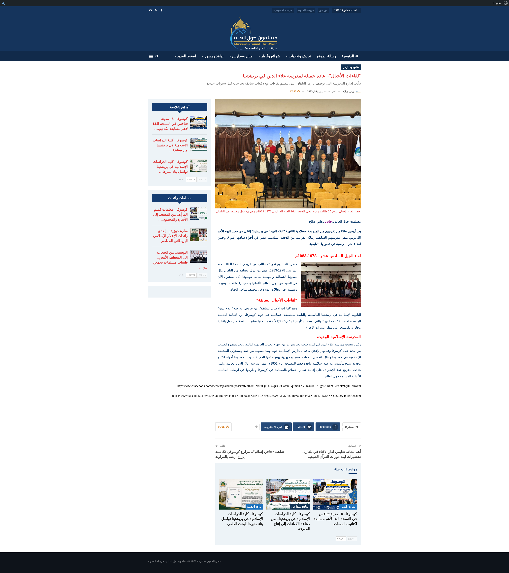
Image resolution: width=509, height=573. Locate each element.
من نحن (323, 10)
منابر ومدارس (242, 56)
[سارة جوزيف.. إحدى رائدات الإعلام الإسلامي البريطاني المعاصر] (198, 235)
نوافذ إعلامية (254, 506)
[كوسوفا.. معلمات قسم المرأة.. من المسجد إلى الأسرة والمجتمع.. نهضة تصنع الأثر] (198, 213)
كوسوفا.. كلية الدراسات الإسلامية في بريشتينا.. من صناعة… (170, 145)
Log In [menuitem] (497, 3)
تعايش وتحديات (300, 56)
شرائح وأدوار (270, 56)
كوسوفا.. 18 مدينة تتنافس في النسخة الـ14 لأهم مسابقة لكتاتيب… (170, 124)
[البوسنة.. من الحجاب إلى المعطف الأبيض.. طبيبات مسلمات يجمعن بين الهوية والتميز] (198, 256)
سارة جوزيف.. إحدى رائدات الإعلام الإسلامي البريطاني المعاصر (170, 236)
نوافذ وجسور (214, 56)
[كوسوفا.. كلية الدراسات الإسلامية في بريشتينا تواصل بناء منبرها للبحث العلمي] (241, 494)
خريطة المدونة (306, 10)
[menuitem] (505, 3)
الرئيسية (348, 56)
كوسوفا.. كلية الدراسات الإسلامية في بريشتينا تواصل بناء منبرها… (170, 167)
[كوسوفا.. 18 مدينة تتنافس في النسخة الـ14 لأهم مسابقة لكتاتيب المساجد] (335, 494)
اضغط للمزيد (186, 56)
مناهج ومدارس (351, 67)
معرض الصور (348, 506)
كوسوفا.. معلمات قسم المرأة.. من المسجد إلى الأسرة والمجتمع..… (170, 214)
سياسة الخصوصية (282, 10)
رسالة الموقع (326, 56)
